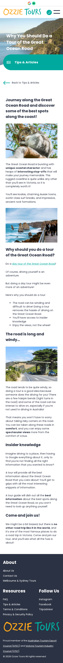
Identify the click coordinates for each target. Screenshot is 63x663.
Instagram (45, 599)
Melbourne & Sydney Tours (19, 580)
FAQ (5, 599)
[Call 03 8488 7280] (49, 12)
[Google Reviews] (29, 3)
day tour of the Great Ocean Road (33, 264)
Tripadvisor (46, 609)
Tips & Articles (11, 604)
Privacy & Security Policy (18, 614)
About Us (8, 570)
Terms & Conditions (15, 609)
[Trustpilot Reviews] (34, 3)
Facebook (45, 604)
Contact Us (10, 576)
